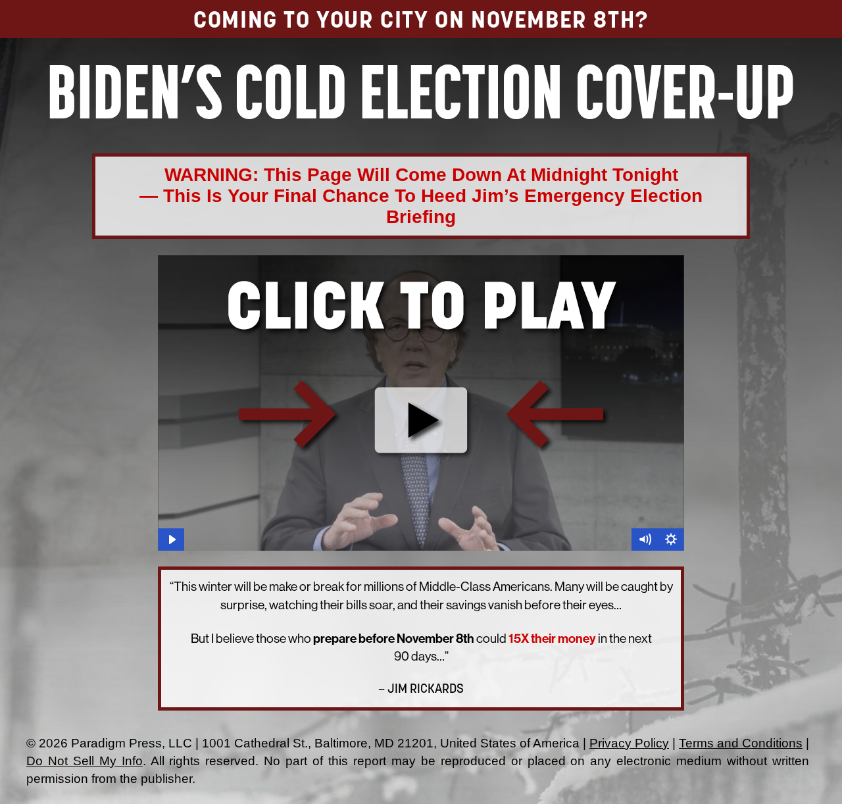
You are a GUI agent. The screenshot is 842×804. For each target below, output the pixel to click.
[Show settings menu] (671, 539)
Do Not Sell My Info (84, 761)
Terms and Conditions (741, 743)
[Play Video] (171, 539)
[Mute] (645, 539)
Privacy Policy (629, 743)
